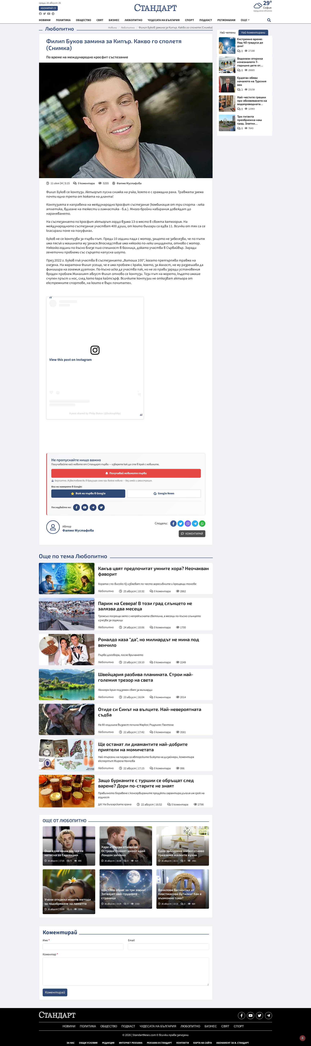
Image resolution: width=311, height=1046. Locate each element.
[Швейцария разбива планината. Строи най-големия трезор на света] (66, 684)
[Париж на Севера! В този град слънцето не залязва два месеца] (66, 614)
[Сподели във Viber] (188, 523)
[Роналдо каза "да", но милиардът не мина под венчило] (66, 649)
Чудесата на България (158, 1026)
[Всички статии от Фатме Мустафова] (53, 527)
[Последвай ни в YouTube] (250, 1015)
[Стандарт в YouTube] (84, 507)
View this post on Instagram (70, 359)
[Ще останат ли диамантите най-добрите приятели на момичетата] (66, 755)
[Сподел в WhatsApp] (202, 523)
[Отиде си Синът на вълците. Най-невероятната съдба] (66, 719)
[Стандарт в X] (101, 507)
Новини (112, 28)
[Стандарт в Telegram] (93, 507)
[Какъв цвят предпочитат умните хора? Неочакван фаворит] (66, 578)
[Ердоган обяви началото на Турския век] (227, 84)
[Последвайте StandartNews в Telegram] (53, 13)
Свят (225, 1026)
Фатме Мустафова (129, 183)
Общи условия (88, 1043)
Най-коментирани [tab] (253, 33)
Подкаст (128, 1026)
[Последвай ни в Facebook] (241, 1015)
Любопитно (128, 28)
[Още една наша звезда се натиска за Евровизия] (69, 846)
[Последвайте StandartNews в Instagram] (44, 13)
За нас (71, 1043)
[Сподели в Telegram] (195, 523)
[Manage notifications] (302, 1038)
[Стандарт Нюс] (57, 1018)
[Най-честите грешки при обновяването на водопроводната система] (227, 103)
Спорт (239, 1026)
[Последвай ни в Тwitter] (259, 1015)
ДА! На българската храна (114, 804)
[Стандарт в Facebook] (76, 507)
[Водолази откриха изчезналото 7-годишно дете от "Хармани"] (227, 65)
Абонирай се (48, 8)
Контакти (182, 1043)
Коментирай (194, 534)
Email (131, 940)
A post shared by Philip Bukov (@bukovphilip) (95, 413)
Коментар (50, 954)
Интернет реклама (130, 1043)
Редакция (108, 1043)
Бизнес (211, 1026)
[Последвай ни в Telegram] (268, 1015)
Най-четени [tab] (228, 33)
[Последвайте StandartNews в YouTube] (48, 13)
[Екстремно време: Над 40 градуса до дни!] (227, 45)
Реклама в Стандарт (159, 1043)
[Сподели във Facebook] (173, 523)
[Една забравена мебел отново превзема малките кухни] (182, 846)
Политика (88, 1026)
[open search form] (269, 20)
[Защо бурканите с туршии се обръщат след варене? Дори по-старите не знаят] (66, 791)
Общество (108, 1026)
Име (46, 940)
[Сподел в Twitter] (180, 523)
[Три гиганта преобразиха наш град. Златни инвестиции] (227, 123)
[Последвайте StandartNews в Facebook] (40, 13)
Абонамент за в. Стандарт (232, 1043)
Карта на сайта (202, 1043)
